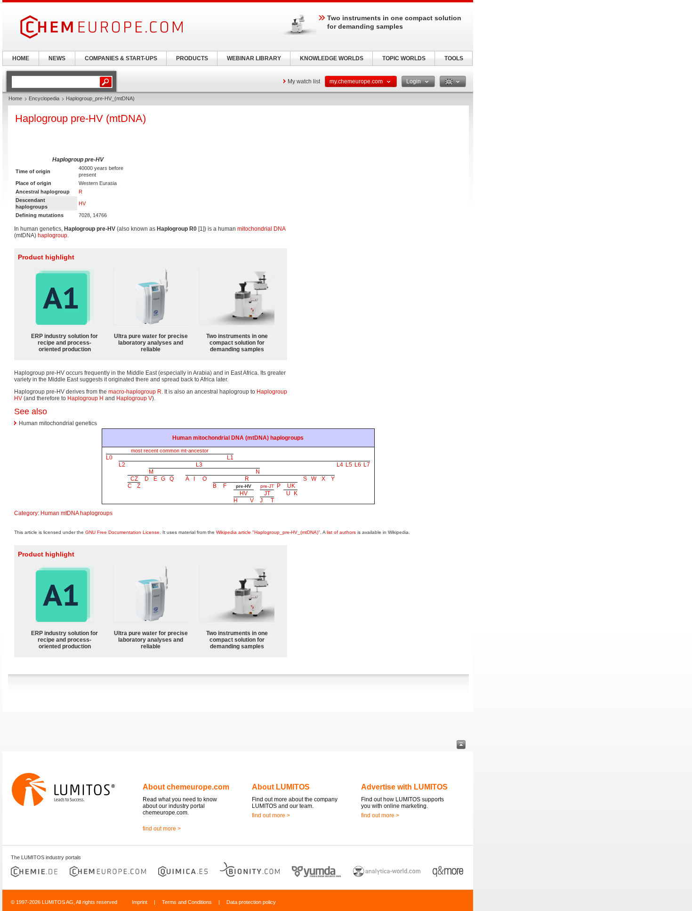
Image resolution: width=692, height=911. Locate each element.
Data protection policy (251, 902)
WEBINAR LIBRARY (254, 58)
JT (267, 493)
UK (291, 486)
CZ (134, 479)
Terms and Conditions (187, 902)
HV (82, 203)
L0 (109, 457)
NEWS (56, 58)
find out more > (162, 828)
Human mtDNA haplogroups (76, 513)
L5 (349, 464)
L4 (340, 464)
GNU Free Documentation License (122, 532)
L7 (366, 464)
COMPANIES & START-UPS (121, 58)
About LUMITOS (281, 787)
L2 (122, 464)
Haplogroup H (85, 398)
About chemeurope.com (186, 787)
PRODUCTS (192, 58)
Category (26, 513)
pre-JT (267, 486)
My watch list (304, 81)
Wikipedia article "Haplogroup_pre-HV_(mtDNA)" (268, 532)
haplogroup (52, 235)
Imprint (139, 902)
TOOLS (453, 58)
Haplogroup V (134, 398)
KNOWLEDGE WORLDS (331, 58)
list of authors (341, 532)
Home (15, 98)
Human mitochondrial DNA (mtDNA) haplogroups (238, 438)
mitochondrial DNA (261, 229)
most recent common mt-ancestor (170, 450)
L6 (357, 464)
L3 (199, 464)
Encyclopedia (44, 98)
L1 (230, 457)
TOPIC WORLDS (404, 58)
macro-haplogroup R (134, 391)
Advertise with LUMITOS (404, 787)
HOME (20, 58)
